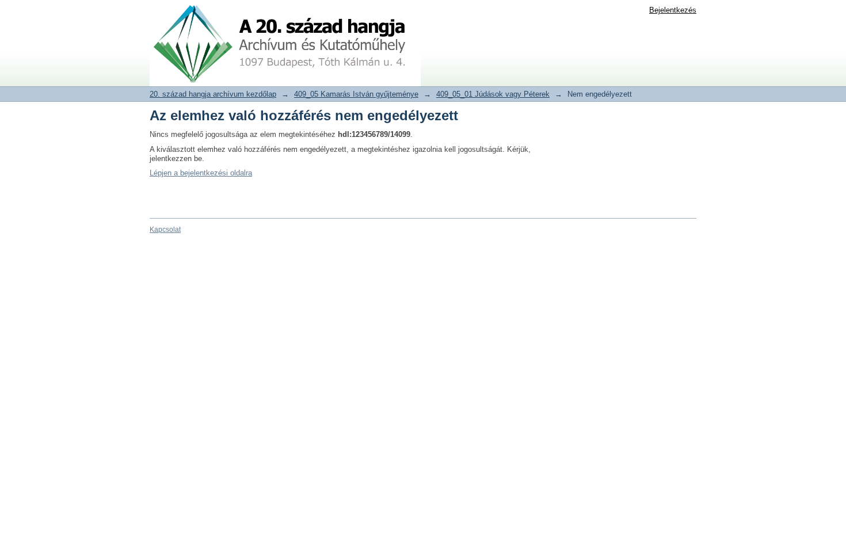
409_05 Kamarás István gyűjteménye (356, 94)
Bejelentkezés (672, 10)
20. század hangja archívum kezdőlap (213, 94)
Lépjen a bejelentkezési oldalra (201, 173)
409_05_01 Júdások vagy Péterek (493, 94)
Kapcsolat (165, 230)
